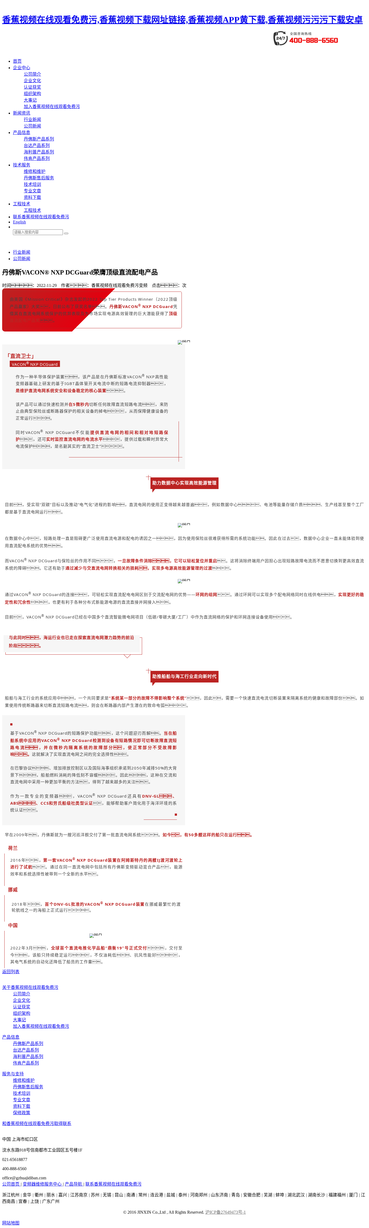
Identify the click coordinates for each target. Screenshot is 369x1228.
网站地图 (10, 1223)
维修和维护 (34, 171)
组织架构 (32, 93)
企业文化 (32, 80)
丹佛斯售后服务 (39, 178)
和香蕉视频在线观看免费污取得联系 (36, 1123)
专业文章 (32, 191)
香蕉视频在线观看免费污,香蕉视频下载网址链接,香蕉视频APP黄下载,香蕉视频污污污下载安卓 (182, 20)
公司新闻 (32, 126)
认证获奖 (32, 87)
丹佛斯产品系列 (39, 139)
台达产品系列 (37, 145)
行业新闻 (32, 119)
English (19, 222)
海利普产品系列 (39, 152)
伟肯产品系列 (37, 158)
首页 (17, 61)
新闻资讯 (21, 113)
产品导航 (74, 1184)
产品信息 (21, 132)
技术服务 (21, 165)
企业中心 (21, 67)
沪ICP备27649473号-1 (225, 1212)
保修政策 (21, 1112)
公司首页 (11, 1184)
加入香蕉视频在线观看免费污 (52, 106)
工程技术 (21, 204)
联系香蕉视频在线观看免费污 (41, 217)
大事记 (30, 100)
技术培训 (32, 184)
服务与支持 (13, 1074)
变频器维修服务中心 (43, 1184)
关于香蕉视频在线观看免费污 (30, 987)
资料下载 (32, 197)
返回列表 (10, 971)
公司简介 (32, 74)
